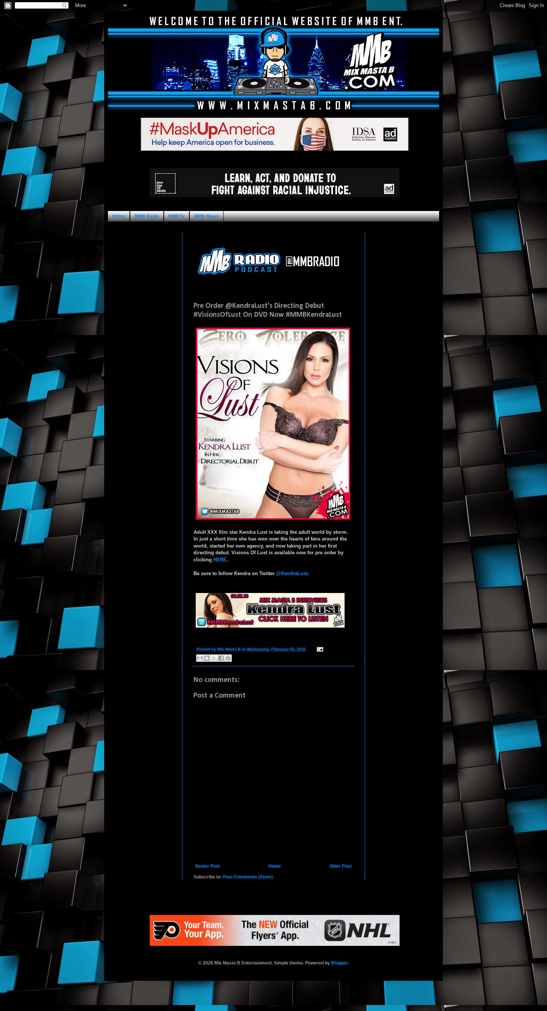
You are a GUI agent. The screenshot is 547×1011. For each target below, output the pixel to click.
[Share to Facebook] (221, 658)
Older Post (340, 866)
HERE (220, 559)
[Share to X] (214, 658)
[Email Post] (319, 649)
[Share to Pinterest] (228, 658)
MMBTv (177, 216)
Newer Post (207, 866)
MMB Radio (147, 216)
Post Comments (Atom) (248, 877)
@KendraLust (291, 573)
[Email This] (200, 658)
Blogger (339, 963)
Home (118, 216)
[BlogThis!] (207, 658)
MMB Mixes (206, 216)
